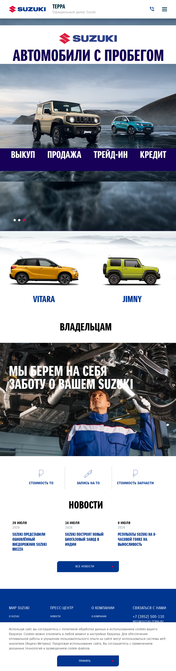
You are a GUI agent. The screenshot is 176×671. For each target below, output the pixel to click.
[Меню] (164, 9)
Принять (85, 661)
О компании (98, 616)
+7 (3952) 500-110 (148, 617)
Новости (55, 616)
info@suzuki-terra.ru (148, 621)
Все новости (84, 566)
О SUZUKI (14, 616)
